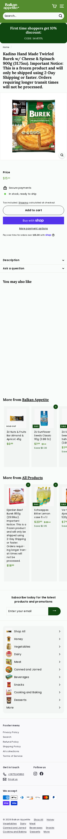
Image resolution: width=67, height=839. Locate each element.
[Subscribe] (54, 611)
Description (11, 260)
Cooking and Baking (14, 831)
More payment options (33, 228)
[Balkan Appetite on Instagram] (35, 773)
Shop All (38, 819)
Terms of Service (13, 756)
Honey (50, 819)
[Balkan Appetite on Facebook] (41, 773)
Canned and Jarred (14, 827)
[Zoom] (62, 155)
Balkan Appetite (35, 399)
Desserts (35, 831)
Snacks (50, 827)
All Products (32, 477)
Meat (32, 823)
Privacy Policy (11, 732)
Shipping (23, 202)
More (47, 831)
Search (7, 737)
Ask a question (13, 268)
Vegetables (10, 823)
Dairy (23, 823)
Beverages (36, 827)
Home (6, 47)
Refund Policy (11, 741)
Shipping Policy (12, 746)
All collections (11, 751)
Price (6, 172)
